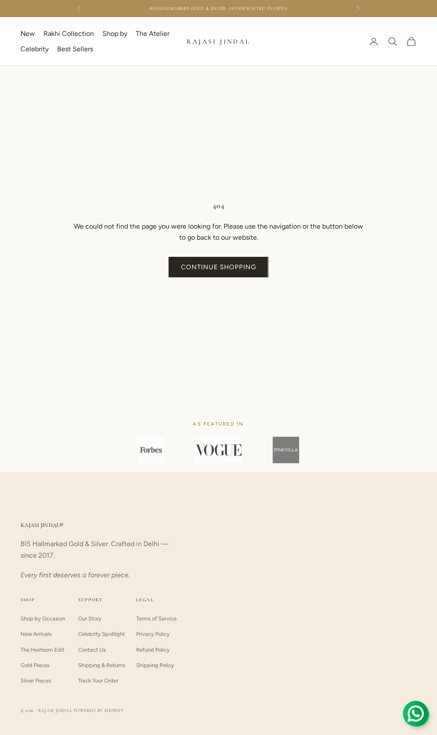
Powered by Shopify (98, 710)
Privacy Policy (153, 634)
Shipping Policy (155, 665)
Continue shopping (218, 267)
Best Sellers (75, 49)
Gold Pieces (35, 665)
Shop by (114, 33)
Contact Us (92, 650)
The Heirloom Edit (42, 650)
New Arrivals (36, 634)
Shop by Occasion (42, 618)
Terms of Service (156, 618)
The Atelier (152, 33)
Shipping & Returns (101, 665)
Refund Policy (153, 650)
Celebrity (34, 49)
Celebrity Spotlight (101, 634)
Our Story (90, 618)
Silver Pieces (35, 680)
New (27, 33)
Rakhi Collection (69, 33)
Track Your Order (98, 680)
